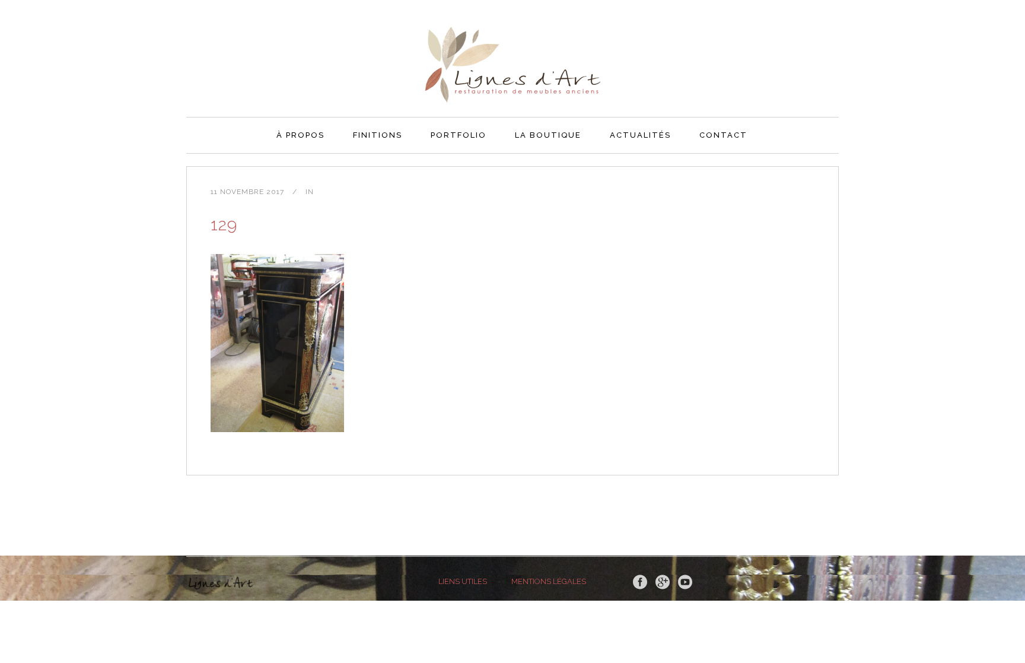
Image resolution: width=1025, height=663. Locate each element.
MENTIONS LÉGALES (548, 581)
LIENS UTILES (462, 581)
